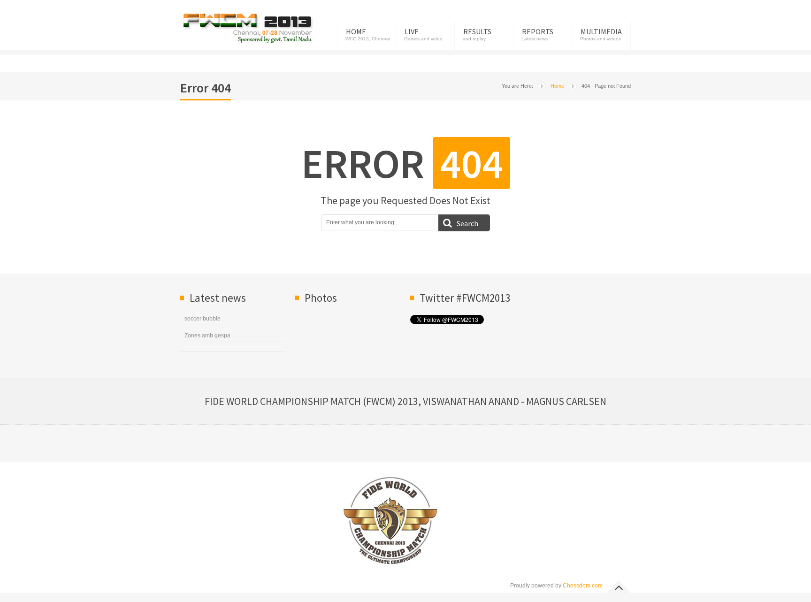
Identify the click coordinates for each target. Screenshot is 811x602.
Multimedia (601, 31)
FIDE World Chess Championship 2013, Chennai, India (248, 28)
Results (477, 31)
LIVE (412, 31)
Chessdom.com (583, 585)
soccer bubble (202, 318)
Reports (537, 31)
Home (356, 31)
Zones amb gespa (207, 335)
